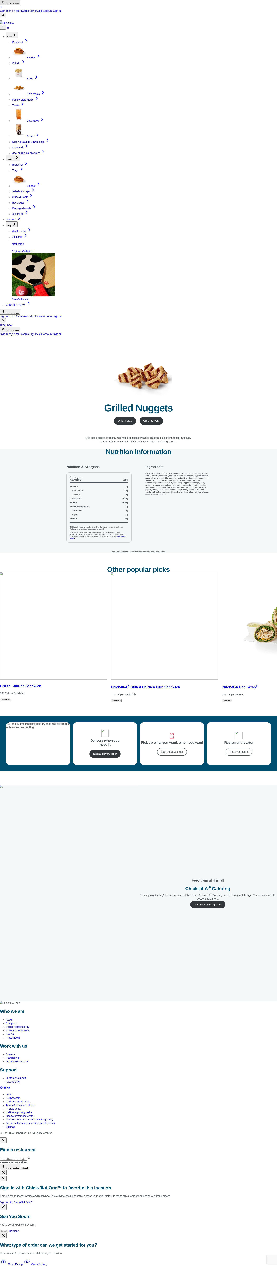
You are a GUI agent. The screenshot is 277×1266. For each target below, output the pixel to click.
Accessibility (13, 1081)
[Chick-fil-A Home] (7, 22)
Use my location (12, 1168)
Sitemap (10, 1126)
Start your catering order (207, 904)
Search (25, 1168)
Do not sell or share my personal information (31, 1123)
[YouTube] (8, 1088)
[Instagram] (2, 1088)
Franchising (12, 1057)
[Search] (3, 15)
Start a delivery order (105, 753)
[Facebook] (5, 1088)
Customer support (16, 1078)
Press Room (13, 1037)
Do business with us (17, 1061)
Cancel (4, 1231)
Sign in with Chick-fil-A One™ (16, 1202)
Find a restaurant (239, 751)
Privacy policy (13, 1108)
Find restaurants (12, 4)
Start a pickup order (172, 751)
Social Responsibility (17, 1026)
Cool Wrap (240, 687)
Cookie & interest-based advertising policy (29, 1119)
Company (11, 1023)
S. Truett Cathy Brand (18, 1030)
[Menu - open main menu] (1, 20)
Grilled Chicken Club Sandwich (145, 687)
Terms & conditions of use (20, 1105)
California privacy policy (19, 1112)
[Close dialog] (3, 1140)
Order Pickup (15, 1264)
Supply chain (13, 1098)
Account (47, 10)
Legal (9, 1094)
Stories (10, 1034)
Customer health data (18, 1101)
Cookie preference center (20, 1116)
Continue (14, 1231)
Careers (10, 1054)
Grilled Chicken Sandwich (20, 686)
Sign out (57, 10)
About (9, 1019)
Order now (6, 325)
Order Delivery (39, 1264)
